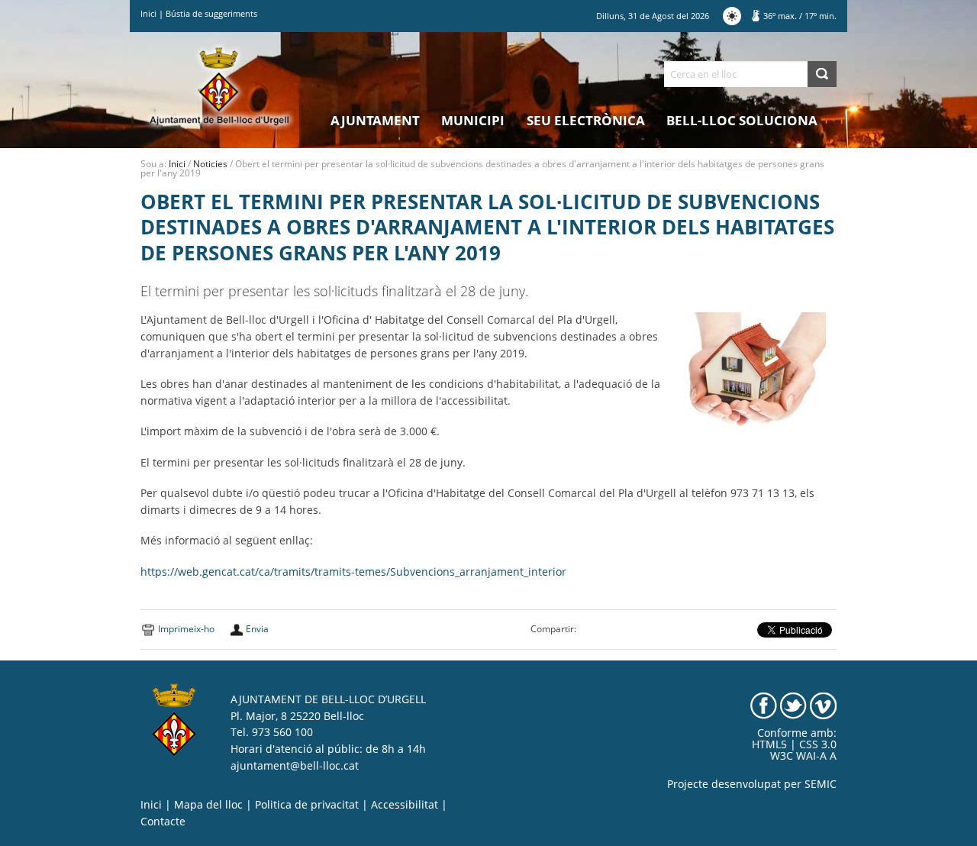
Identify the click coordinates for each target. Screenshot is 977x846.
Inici (148, 13)
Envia (257, 628)
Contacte (162, 821)
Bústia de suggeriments (211, 13)
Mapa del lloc (208, 805)
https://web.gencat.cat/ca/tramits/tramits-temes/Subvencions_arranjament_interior (353, 572)
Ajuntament (375, 120)
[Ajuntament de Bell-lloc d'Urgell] (219, 85)
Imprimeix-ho (186, 628)
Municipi (473, 120)
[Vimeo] (823, 705)
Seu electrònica (586, 120)
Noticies (210, 163)
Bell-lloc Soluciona (741, 120)
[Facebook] (763, 705)
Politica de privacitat (307, 805)
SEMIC (820, 784)
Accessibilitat (404, 805)
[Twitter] (793, 705)
